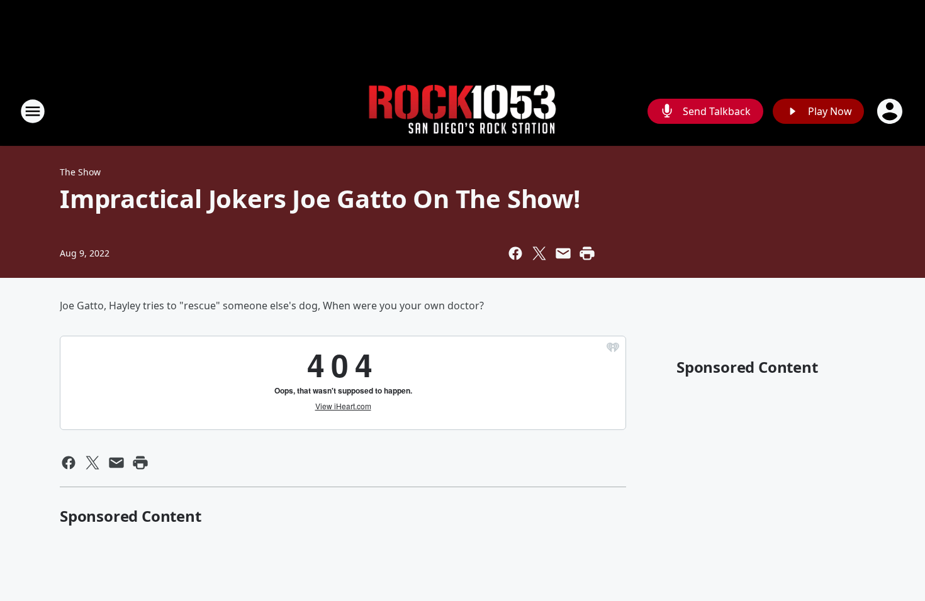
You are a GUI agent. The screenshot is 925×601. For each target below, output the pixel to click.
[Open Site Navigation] (32, 111)
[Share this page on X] (539, 253)
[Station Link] (462, 111)
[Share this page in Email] (563, 253)
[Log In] (891, 111)
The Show (80, 172)
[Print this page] (587, 253)
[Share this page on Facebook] (515, 253)
